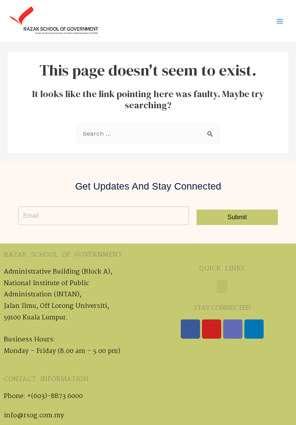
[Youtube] (211, 329)
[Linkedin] (254, 329)
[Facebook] (190, 329)
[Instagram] (232, 329)
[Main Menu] (279, 21)
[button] (222, 286)
